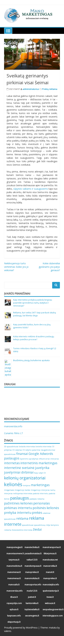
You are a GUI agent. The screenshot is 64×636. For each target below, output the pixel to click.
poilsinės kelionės (46, 508)
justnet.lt (32, 597)
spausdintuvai (27, 525)
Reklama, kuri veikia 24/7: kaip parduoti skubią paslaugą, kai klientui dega (34, 314)
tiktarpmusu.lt (50, 553)
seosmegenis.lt (32, 615)
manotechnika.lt (32, 547)
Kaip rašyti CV (40, 473)
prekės (37, 513)
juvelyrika (42, 468)
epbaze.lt (14, 609)
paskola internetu (40, 493)
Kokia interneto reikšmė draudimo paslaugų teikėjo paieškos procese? (33, 338)
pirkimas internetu (18, 508)
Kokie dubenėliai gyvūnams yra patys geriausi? (49, 267)
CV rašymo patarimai (31, 450)
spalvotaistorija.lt (50, 590)
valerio (7, 631)
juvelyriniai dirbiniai (18, 472)
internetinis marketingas (38, 463)
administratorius (31, 89)
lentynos (26, 485)
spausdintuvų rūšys (42, 525)
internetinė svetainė (19, 468)
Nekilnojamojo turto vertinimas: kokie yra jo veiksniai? (16, 267)
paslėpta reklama (37, 499)
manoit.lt (50, 572)
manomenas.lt (14, 572)
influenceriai (44, 459)
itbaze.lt (14, 597)
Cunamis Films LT (13, 433)
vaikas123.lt (32, 559)
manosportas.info (32, 584)
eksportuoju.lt (14, 621)
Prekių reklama (49, 89)
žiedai (37, 529)
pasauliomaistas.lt (32, 553)
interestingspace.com (50, 615)
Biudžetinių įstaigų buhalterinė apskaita (31, 360)
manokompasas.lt (32, 565)
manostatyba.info (50, 584)
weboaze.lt (50, 603)
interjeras (54, 459)
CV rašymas (17, 450)
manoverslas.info (13, 426)
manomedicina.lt (14, 565)
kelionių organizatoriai (24, 478)
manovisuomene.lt (14, 553)
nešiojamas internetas (22, 493)
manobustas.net (50, 559)
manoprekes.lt (32, 572)
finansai (22, 454)
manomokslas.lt (32, 578)
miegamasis (9, 490)
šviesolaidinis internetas (22, 530)
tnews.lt (50, 597)
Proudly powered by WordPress (21, 627)
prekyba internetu (17, 513)
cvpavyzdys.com (14, 603)
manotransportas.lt (50, 547)
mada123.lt (32, 590)
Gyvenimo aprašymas (29, 459)
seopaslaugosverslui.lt (50, 609)
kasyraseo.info (14, 615)
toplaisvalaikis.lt (32, 609)
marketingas (40, 485)
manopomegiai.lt (14, 547)
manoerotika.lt (50, 565)
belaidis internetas (27, 446)
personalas (41, 503)
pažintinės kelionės (18, 503)
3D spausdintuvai (11, 446)
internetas (12, 463)
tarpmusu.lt (14, 559)
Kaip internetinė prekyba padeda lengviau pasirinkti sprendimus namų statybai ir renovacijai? (32, 302)
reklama (22, 518)
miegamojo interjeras (40, 490)
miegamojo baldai (22, 490)
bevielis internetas (43, 446)
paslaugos (19, 498)
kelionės (13, 484)
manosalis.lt (14, 584)
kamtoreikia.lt (32, 603)
